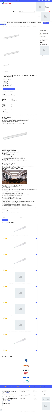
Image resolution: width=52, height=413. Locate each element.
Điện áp (11, 84)
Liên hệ (35, 398)
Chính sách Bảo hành (22, 398)
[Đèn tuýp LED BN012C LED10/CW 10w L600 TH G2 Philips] (20, 261)
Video (34, 395)
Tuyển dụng (43, 394)
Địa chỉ (39, 0)
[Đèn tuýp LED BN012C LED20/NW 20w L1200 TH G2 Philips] (20, 229)
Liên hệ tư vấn (3, 24)
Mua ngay (45, 22)
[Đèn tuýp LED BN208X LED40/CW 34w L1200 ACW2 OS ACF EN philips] (20, 325)
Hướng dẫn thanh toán (22, 391)
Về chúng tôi (35, 399)
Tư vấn (35, 394)
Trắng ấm (6, 85)
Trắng (4, 85)
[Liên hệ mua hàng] (36, 238)
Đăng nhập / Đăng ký (47, 0)
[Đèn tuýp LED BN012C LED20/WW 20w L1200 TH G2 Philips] (20, 341)
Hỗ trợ (42, 0)
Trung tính (8, 85)
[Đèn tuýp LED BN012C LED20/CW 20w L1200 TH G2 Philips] (20, 245)
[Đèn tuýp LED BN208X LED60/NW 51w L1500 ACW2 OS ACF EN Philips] (20, 277)
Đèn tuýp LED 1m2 (13, 26)
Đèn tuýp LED (8, 26)
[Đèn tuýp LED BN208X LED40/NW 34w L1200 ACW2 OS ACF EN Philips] (20, 293)
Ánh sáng (4, 84)
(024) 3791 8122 (8, 403)
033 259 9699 (47, 7)
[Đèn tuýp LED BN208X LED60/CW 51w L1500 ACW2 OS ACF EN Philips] (20, 309)
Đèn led (14, 11)
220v (10, 85)
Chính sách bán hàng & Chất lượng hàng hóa (25, 394)
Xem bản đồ (7, 392)
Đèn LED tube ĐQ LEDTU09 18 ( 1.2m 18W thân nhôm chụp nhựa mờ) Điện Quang (27, 26)
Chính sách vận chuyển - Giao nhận (24, 395)
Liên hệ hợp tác (44, 391)
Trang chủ (35, 391)
